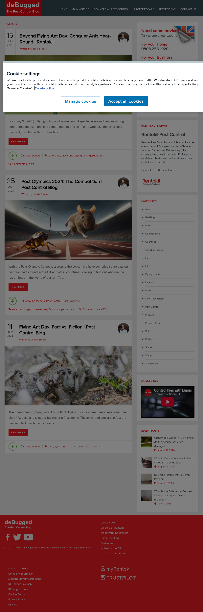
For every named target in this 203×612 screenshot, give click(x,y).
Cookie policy (44, 88)
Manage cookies (80, 101)
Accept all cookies (126, 101)
